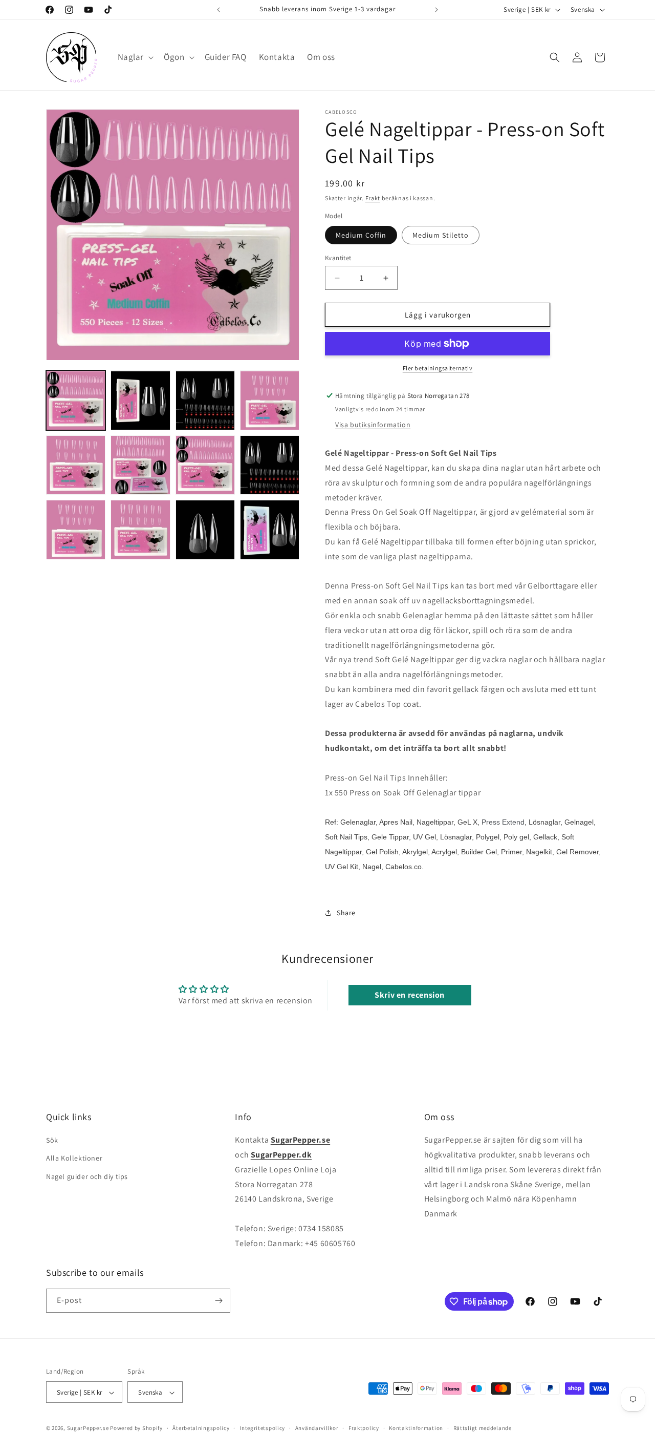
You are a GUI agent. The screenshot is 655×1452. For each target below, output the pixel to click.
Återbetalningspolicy (200, 1428)
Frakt (373, 198)
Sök (52, 1140)
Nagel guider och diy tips (87, 1176)
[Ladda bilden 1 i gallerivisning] (75, 400)
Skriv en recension (410, 995)
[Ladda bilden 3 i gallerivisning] (205, 400)
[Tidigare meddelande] (218, 9)
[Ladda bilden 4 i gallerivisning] (269, 400)
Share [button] (346, 912)
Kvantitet (338, 258)
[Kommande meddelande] (436, 9)
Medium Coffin (361, 235)
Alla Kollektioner (74, 1158)
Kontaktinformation (416, 1428)
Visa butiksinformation (372, 424)
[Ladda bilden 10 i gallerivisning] (140, 529)
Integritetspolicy (262, 1428)
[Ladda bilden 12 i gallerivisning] (269, 529)
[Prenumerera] (218, 1301)
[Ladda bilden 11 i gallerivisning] (205, 529)
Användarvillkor (317, 1428)
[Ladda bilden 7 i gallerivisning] (205, 465)
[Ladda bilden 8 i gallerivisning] (269, 465)
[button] (135, 57)
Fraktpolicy (363, 1428)
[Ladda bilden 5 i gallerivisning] (75, 465)
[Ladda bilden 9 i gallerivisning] (75, 529)
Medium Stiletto (440, 235)
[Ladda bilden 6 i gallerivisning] (140, 465)
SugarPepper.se (88, 1428)
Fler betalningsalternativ (438, 368)
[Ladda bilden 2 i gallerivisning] (140, 400)
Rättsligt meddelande (482, 1428)
